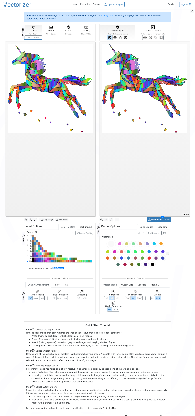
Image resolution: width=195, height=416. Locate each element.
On (114, 309)
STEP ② (23, 238)
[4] (125, 37)
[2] (155, 37)
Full (152, 298)
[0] (109, 37)
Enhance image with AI (45, 268)
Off (109, 309)
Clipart (33, 32)
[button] (172, 4)
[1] (120, 37)
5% (164, 233)
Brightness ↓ (153, 233)
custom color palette (119, 357)
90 (139, 298)
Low (59, 298)
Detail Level (32, 37)
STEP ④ (98, 230)
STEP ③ (23, 296)
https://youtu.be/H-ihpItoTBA (101, 408)
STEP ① (23, 32)
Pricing (96, 4)
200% (84, 298)
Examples (85, 4)
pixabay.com (107, 15)
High (65, 298)
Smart (36, 298)
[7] (145, 37)
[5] (150, 37)
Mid (42, 298)
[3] (161, 37)
